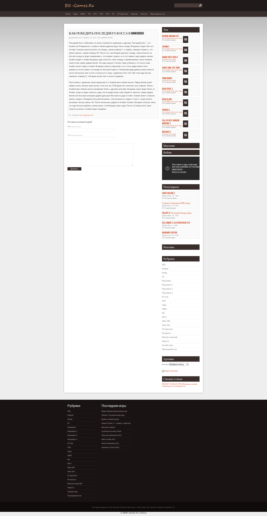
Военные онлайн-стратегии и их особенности (180, 385)
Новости (144, 14)
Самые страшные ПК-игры (176, 203)
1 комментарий (169, 228)
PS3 (101, 14)
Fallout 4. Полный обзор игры (176, 213)
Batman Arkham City (170, 36)
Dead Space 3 (167, 88)
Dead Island (167, 99)
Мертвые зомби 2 (108, 427)
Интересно (166, 333)
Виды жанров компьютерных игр (114, 411)
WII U (164, 317)
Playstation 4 (167, 293)
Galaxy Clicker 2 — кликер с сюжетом (116, 423)
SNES (82, 14)
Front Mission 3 (168, 193)
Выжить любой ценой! (110, 419)
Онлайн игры (167, 345)
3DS (163, 265)
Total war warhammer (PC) (112, 435)
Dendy (68, 14)
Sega (75, 14)
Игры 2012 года (170, 134)
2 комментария (169, 218)
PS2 (95, 14)
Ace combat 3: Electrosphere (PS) (176, 222)
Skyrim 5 (165, 46)
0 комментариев (106, 37)
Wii (163, 313)
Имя (74, 126)
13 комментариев (170, 198)
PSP (164, 301)
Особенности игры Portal (111, 431)
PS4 (107, 14)
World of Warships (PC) (110, 443)
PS (89, 14)
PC (113, 14)
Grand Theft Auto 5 (170, 57)
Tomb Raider (167, 78)
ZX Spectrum (122, 14)
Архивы (165, 364)
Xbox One (166, 325)
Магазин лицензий (169, 337)
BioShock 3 (166, 131)
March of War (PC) (108, 439)
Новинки (134, 14)
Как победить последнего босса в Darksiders (106, 33)
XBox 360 (166, 321)
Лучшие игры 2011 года (173, 38)
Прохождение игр (157, 14)
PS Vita (165, 297)
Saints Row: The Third (171, 67)
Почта (74, 135)
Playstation (166, 281)
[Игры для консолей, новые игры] (79, 8)
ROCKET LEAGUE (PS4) (172, 384)
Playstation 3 (167, 289)
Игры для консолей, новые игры (124, 507)
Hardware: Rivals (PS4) (110, 447)
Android (165, 269)
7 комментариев (170, 208)
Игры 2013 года (170, 59)
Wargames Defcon (169, 232)
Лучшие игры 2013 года (173, 91)
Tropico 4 (166, 110)
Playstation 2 (167, 285)
